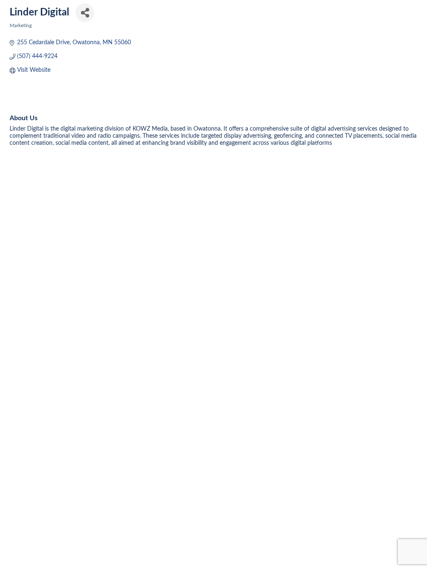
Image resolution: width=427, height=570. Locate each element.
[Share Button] (84, 12)
